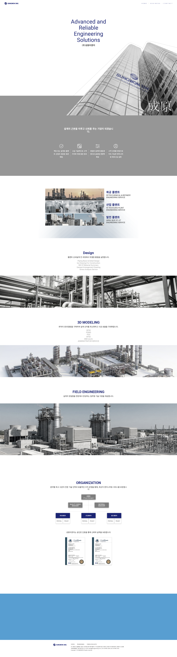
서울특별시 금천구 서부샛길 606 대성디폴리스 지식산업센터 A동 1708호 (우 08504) (88, 615)
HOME (144, 3)
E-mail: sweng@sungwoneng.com (88, 630)
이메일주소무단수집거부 (92, 644)
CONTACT (168, 3)
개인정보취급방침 (80, 644)
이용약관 (72, 644)
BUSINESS (156, 3)
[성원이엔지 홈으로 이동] (11, 3)
